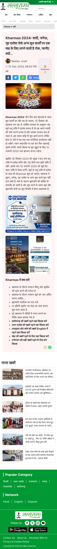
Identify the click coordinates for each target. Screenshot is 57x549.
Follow (37, 77)
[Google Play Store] (17, 529)
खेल (50, 15)
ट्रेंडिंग (41, 15)
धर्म (14, 26)
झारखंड (38, 21)
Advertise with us (38, 537)
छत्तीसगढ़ (21, 486)
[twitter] (32, 523)
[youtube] (43, 523)
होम (6, 15)
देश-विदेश (17, 15)
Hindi (6, 501)
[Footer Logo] (28, 515)
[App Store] (38, 529)
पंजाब (44, 481)
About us (22, 537)
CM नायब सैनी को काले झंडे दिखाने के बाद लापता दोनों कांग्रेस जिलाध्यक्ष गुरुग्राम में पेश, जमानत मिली (39, 455)
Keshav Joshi (19, 61)
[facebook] (27, 523)
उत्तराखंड (22, 21)
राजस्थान (33, 481)
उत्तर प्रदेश (12, 21)
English (18, 501)
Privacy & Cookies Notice (16, 541)
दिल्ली (4, 21)
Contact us (9, 537)
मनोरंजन (29, 15)
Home (7, 26)
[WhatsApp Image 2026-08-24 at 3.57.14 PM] (28, 272)
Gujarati (32, 501)
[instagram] (38, 523)
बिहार (30, 21)
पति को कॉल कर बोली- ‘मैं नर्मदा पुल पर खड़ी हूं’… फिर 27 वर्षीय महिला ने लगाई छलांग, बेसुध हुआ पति (39, 438)
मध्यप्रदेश (47, 21)
